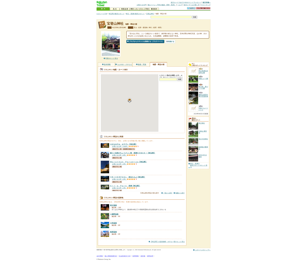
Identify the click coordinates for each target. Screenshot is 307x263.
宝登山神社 (150, 14)
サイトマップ (205, 5)
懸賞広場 (124, 9)
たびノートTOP (102, 14)
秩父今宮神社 (203, 139)
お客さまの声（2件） (119, 179)
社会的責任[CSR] (125, 256)
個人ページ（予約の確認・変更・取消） (162, 5)
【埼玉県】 (123, 144)
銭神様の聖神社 (203, 148)
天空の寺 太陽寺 (203, 156)
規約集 (143, 256)
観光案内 (154, 9)
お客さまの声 (141, 5)
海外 (115, 9)
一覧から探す (167, 193)
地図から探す (180, 193)
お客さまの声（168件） (120, 146)
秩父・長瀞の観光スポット (135, 14)
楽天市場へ (206, 2)
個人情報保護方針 (111, 256)
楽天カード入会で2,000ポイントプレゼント (186, 2)
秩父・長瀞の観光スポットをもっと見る (198, 165)
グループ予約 (144, 9)
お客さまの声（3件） (119, 164)
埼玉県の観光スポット (116, 14)
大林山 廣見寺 (203, 132)
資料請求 (150, 256)
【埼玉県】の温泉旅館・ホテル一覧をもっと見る (167, 242)
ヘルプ (179, 5)
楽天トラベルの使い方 (191, 5)
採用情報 (135, 256)
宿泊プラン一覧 (117, 149)
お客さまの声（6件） (119, 155)
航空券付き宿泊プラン (128, 149)
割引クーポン (134, 9)
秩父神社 (202, 123)
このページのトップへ (202, 250)
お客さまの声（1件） (119, 188)
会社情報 (100, 256)
